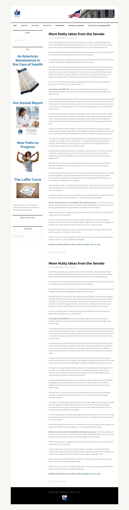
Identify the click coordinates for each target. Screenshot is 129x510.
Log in (79, 496)
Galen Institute (27, 18)
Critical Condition (83, 249)
